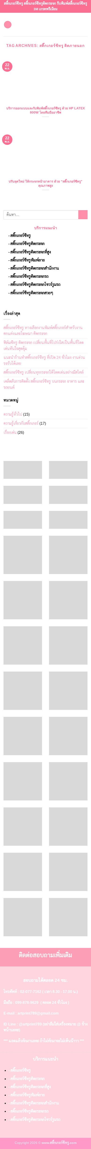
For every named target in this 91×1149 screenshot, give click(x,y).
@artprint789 (30, 1024)
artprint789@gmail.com (38, 1013)
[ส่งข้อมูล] (83, 214)
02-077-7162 (30, 992)
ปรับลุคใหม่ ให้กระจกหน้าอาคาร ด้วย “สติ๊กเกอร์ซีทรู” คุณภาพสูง (45, 183)
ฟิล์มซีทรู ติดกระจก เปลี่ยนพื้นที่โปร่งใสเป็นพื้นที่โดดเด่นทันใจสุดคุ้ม (44, 346)
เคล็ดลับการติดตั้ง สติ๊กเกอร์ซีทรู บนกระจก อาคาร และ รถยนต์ (44, 384)
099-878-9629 (26, 1003)
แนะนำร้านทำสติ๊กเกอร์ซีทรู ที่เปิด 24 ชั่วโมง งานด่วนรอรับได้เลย (44, 361)
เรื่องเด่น (10, 432)
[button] (7, 25)
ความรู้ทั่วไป (13, 414)
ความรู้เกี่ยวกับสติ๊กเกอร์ (21, 423)
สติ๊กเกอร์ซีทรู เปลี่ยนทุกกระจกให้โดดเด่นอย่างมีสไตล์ (44, 372)
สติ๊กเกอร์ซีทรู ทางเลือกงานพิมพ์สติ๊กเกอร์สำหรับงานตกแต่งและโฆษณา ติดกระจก (43, 331)
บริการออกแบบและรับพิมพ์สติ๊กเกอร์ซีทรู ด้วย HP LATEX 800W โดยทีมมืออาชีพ (45, 110)
